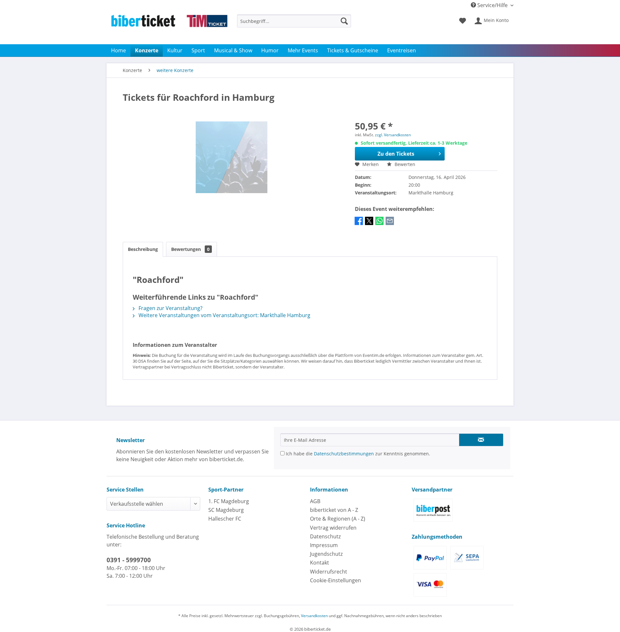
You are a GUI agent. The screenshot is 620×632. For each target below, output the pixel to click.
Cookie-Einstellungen (335, 580)
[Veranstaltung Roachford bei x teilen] (369, 224)
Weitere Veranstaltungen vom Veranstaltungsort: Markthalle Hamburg (223, 315)
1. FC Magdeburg (228, 501)
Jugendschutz (326, 553)
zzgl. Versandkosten (393, 135)
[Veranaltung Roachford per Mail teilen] (390, 224)
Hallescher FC (224, 518)
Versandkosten (314, 615)
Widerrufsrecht (328, 571)
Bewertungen (190, 249)
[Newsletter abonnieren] (481, 439)
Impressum (324, 545)
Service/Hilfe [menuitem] (492, 5)
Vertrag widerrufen (333, 527)
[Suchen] (344, 21)
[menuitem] (294, 24)
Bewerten (404, 164)
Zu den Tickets (395, 153)
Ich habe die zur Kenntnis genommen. (357, 454)
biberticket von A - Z (334, 509)
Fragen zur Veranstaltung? (169, 308)
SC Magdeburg (226, 509)
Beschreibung (143, 249)
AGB (315, 501)
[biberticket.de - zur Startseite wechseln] (169, 28)
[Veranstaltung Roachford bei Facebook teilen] (359, 224)
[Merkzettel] (462, 21)
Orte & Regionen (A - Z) (337, 518)
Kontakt (319, 562)
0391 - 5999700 (129, 560)
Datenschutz (325, 536)
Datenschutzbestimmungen (344, 454)
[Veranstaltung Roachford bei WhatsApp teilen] (379, 224)
